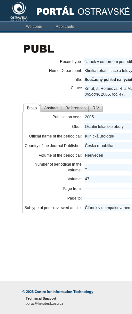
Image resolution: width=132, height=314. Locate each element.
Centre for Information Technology (64, 292)
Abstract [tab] (51, 108)
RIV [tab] (96, 108)
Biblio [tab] (32, 108)
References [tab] (75, 108)
